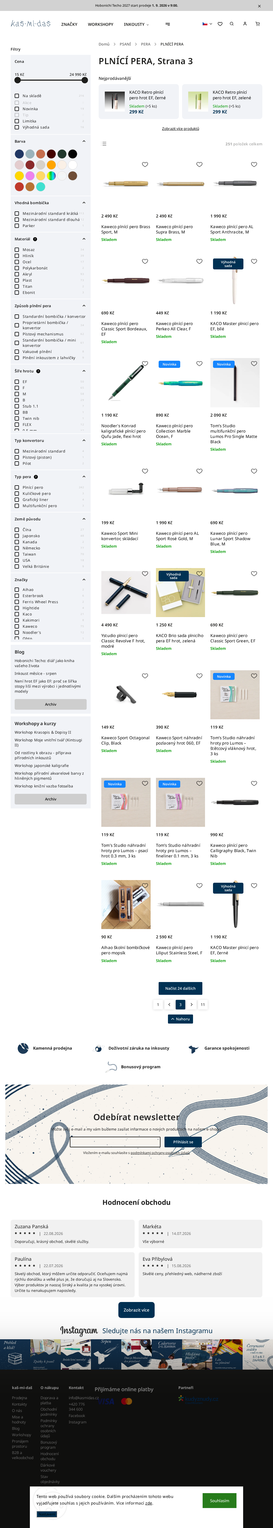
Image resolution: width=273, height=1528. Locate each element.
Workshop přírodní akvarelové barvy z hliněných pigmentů (49, 776)
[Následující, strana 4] (191, 1004)
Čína (53, 529)
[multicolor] (52, 175)
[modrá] (20, 154)
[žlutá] (41, 175)
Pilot (53, 463)
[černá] (73, 154)
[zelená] (62, 154)
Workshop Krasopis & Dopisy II (43, 732)
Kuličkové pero (53, 493)
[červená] (30, 165)
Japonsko (53, 535)
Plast (53, 280)
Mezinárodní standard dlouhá (53, 219)
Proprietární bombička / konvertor (53, 325)
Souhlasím (219, 1500)
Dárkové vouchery (48, 1468)
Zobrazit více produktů (180, 128)
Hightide (53, 607)
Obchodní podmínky (49, 1412)
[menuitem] (72, 24)
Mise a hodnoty (19, 1419)
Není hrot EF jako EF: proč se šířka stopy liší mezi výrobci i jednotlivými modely (48, 686)
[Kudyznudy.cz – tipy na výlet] (218, 1400)
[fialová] (30, 175)
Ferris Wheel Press (53, 601)
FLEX (53, 424)
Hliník (53, 255)
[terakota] (41, 154)
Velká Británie (53, 566)
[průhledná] (62, 175)
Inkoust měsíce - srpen (36, 673)
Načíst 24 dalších (180, 988)
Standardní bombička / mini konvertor (53, 343)
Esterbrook (53, 595)
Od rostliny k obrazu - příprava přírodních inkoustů (43, 755)
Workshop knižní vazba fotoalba (44, 785)
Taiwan (53, 554)
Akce (53, 102)
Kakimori (53, 620)
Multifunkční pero (53, 505)
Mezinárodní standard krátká (53, 213)
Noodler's (53, 632)
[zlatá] (20, 175)
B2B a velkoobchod (22, 1455)
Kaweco (53, 626)
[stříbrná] (30, 154)
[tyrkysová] (41, 186)
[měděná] (30, 186)
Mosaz (53, 249)
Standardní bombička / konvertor (54, 316)
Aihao (53, 589)
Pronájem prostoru (20, 1444)
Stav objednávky (50, 1479)
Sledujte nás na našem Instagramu (157, 1330)
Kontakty (19, 1404)
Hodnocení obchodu (136, 1202)
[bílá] (73, 165)
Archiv (50, 704)
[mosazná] (20, 186)
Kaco (53, 614)
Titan (53, 286)
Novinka (53, 108)
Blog (15, 1428)
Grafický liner (53, 499)
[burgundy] (52, 154)
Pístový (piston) (53, 457)
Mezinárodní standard (53, 451)
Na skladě (53, 95)
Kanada (53, 541)
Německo (53, 548)
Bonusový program (49, 1445)
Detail (140, 939)
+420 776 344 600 (77, 1407)
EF (53, 381)
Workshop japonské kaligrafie (42, 765)
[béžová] (62, 165)
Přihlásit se (183, 1141)
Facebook (77, 1415)
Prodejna (19, 1397)
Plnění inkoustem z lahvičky (53, 357)
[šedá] (41, 165)
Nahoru (183, 1018)
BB (53, 412)
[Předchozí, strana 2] (169, 1004)
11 (203, 1004)
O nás (17, 1410)
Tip (53, 114)
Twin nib (53, 418)
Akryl (53, 274)
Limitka (53, 121)
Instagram (78, 1421)
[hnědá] (73, 175)
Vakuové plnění (53, 351)
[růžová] (20, 165)
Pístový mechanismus (53, 333)
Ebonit (53, 292)
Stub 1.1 (53, 406)
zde (148, 1503)
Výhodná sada (53, 127)
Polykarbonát (53, 267)
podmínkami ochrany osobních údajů (160, 1153)
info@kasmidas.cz (79, 1397)
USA (53, 560)
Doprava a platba (49, 1400)
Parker (53, 225)
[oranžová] (52, 165)
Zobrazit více (136, 1310)
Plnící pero (53, 487)
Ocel (53, 261)
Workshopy (21, 1434)
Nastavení (47, 1514)
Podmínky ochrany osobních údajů (49, 1428)
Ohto (53, 638)
